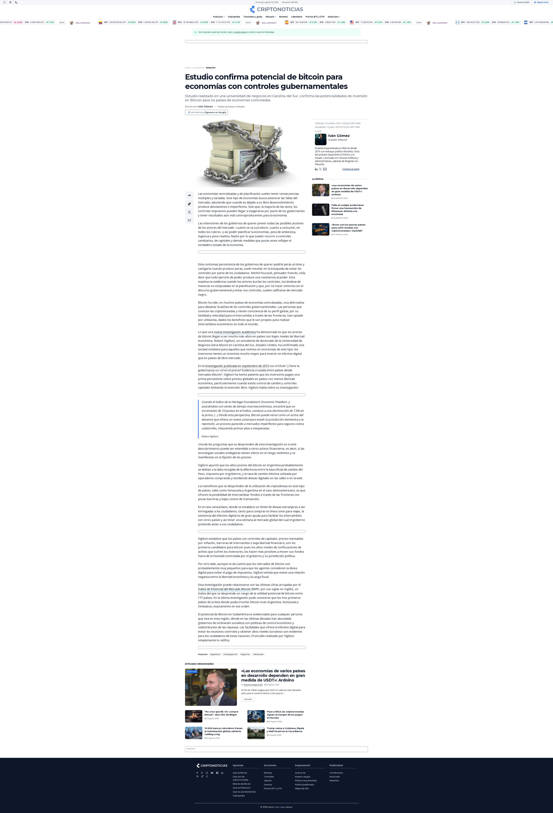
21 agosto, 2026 (212, 718)
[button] (189, 208)
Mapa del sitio (302, 788)
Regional (245, 654)
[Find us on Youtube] (212, 773)
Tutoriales (269, 776)
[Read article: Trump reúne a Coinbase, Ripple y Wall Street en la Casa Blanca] (256, 733)
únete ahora (240, 32)
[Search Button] (10, 2)
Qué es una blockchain (244, 791)
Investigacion (230, 654)
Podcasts (218, 16)
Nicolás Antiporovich (253, 685)
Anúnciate (333, 16)
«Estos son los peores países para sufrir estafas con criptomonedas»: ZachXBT (348, 227)
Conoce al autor (351, 169)
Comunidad (198, 67)
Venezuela (258, 654)
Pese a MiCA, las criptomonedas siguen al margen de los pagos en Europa (285, 714)
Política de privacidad (306, 780)
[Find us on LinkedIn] (222, 773)
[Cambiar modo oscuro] (16, 2)
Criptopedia (234, 16)
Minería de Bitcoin (242, 783)
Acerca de (300, 772)
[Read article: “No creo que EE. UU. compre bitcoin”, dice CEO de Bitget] (193, 716)
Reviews (283, 16)
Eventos (268, 784)
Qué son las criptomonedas (240, 778)
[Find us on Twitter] (202, 773)
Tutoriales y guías (252, 16)
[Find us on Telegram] (217, 773)
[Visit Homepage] (276, 9)
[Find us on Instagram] (207, 773)
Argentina (215, 654)
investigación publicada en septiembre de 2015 (237, 366)
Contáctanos (336, 772)
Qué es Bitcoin (240, 772)
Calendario (296, 16)
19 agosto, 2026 (274, 735)
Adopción (210, 67)
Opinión (268, 780)
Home (187, 67)
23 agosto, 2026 (272, 685)
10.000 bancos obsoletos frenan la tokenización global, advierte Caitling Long (223, 731)
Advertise (334, 780)
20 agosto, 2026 (275, 721)
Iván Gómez (205, 106)
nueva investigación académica (235, 332)
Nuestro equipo (302, 776)
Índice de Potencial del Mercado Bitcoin (224, 589)
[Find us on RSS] (197, 776)
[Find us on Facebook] (197, 773)
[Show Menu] (4, 2)
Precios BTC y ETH (315, 16)
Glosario (270, 16)
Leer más (249, 698)
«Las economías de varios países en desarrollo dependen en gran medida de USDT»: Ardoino (273, 675)
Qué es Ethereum (241, 787)
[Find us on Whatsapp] (207, 776)
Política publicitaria (304, 784)
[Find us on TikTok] (202, 776)
